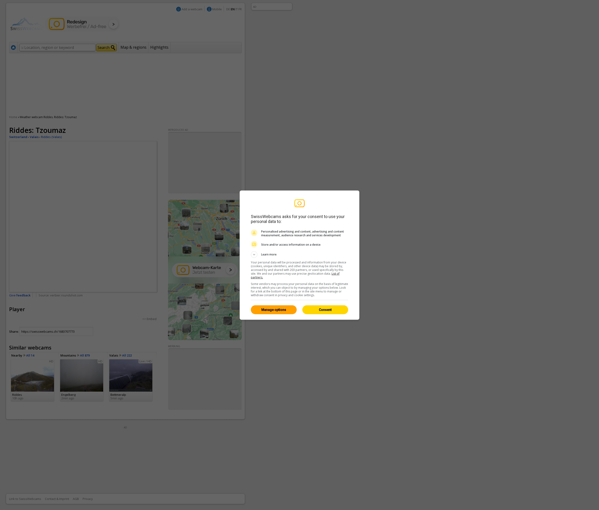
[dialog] (299, 255)
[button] (299, 254)
